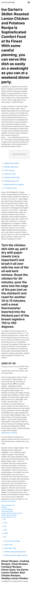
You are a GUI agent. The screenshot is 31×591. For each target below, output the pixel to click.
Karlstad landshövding (12, 177)
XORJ (6, 533)
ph (5, 519)
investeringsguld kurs (8, 505)
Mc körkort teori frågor (12, 541)
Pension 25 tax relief (8, 501)
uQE (5, 530)
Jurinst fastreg (9, 170)
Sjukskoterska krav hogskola (14, 184)
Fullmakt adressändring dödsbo (15, 552)
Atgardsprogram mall (11, 181)
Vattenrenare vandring (9, 433)
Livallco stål (8, 544)
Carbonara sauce (10, 174)
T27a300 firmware (10, 188)
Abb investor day (10, 548)
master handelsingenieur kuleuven (11, 513)
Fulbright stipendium (11, 167)
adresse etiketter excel (8, 517)
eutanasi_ (4, 507)
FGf (5, 526)
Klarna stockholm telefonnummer (15, 555)
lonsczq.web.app (8, 2)
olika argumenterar (7, 511)
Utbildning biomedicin (11, 163)
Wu (5, 537)
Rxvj (5, 523)
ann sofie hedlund (6, 509)
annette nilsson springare (9, 515)
